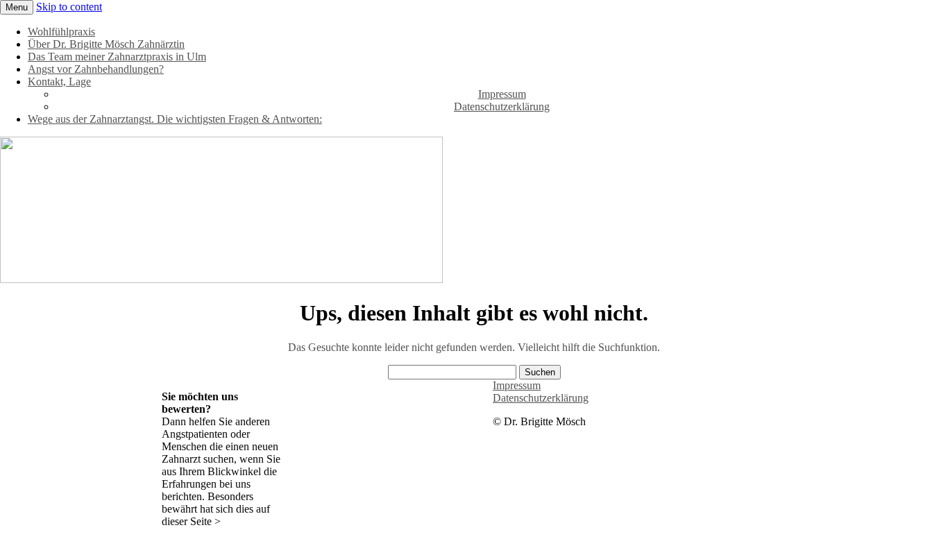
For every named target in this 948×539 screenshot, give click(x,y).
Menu (17, 7)
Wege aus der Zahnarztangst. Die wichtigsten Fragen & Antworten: (175, 119)
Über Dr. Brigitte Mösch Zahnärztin (106, 44)
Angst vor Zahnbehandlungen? (96, 69)
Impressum (502, 94)
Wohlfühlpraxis (61, 31)
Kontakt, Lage (59, 81)
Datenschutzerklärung (502, 106)
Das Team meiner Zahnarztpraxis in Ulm (117, 56)
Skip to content (69, 6)
